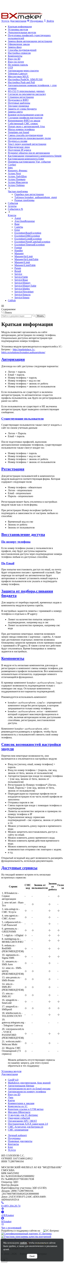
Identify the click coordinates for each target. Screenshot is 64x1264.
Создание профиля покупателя (25, 117)
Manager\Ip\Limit (23, 256)
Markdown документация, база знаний (29, 1082)
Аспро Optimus (16, 185)
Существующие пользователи (22, 418)
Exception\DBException (27, 235)
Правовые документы (20, 1141)
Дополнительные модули (22, 32)
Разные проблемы (24, 200)
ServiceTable (21, 277)
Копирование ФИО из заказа (24, 120)
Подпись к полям (17, 141)
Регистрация (12, 469)
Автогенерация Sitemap (21, 1085)
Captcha (18, 227)
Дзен (10, 1097)
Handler (18, 250)
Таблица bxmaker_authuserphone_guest (35, 197)
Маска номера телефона (21, 129)
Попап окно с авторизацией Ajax (26, 126)
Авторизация (13, 359)
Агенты (12, 206)
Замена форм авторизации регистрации (30, 41)
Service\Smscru (22, 294)
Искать (40, 316)
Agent (17, 218)
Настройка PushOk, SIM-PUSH (25, 79)
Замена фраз (14, 47)
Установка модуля (18, 29)
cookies (23, 1243)
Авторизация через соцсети (23, 70)
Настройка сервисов (19, 53)
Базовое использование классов (25, 114)
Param (17, 268)
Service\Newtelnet (23, 291)
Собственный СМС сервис (23, 123)
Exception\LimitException (28, 238)
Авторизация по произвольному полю (29, 138)
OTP (10, 67)
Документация (18, 21)
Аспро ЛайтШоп (17, 176)
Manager (19, 253)
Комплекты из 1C (18, 1106)
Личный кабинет (17, 1135)
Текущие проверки (18, 105)
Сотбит (12, 164)
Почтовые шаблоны (19, 103)
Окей (32, 1256)
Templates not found (18, 132)
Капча (11, 1100)
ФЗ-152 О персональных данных (26, 91)
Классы (12, 215)
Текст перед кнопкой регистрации (27, 144)
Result (17, 271)
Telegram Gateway (18, 73)
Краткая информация (20, 26)
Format (18, 247)
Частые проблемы (18, 191)
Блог (10, 1147)
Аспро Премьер (16, 179)
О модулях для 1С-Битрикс (23, 1115)
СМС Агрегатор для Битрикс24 (25, 1126)
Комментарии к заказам (21, 1103)
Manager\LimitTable (25, 265)
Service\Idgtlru (22, 288)
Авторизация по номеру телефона (27, 1091)
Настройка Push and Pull (21, 82)
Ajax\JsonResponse (24, 221)
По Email (7, 563)
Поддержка (14, 1138)
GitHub (12, 300)
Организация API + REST (22, 1121)
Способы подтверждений (22, 50)
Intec (10, 167)
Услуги (5, 21)
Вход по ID (14, 58)
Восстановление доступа (23, 534)
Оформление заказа (19, 44)
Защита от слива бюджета (22, 108)
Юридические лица (19, 147)
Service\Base (21, 279)
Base (17, 224)
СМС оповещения (18, 1129)
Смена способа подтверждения (25, 135)
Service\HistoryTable (25, 285)
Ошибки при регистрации (29, 194)
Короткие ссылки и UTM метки (25, 1109)
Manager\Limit (22, 262)
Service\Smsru (21, 297)
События (13, 203)
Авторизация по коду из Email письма (29, 1088)
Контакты (13, 1144)
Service (18, 274)
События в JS (15, 209)
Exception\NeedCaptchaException (32, 241)
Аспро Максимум (18, 182)
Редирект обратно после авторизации (29, 152)
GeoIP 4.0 (13, 1079)
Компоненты (15, 56)
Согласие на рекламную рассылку (27, 94)
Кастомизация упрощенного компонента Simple (35, 155)
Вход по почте (16, 61)
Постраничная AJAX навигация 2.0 (28, 1123)
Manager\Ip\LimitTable (26, 259)
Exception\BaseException (27, 232)
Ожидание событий (19, 1118)
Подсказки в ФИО (18, 100)
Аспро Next (14, 173)
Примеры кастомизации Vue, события (29, 161)
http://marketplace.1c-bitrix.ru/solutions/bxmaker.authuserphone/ (23, 351)
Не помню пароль (18, 64)
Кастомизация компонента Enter (26, 158)
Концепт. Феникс (17, 170)
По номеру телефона (16, 541)
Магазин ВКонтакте (19, 1112)
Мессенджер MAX (18, 76)
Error (17, 230)
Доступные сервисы (19, 868)
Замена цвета (15, 111)
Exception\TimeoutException (29, 244)
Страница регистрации (21, 97)
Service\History (22, 282)
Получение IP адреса (19, 150)
